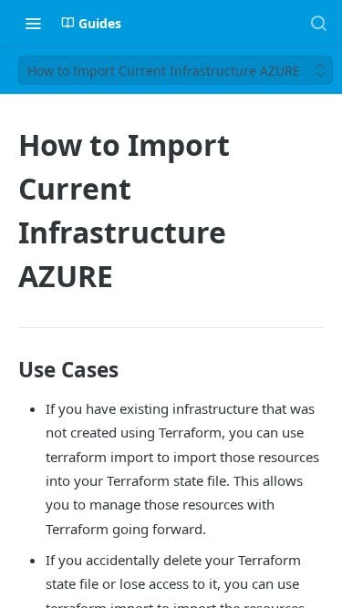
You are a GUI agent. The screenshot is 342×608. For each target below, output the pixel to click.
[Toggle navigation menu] (32, 22)
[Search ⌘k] (318, 22)
